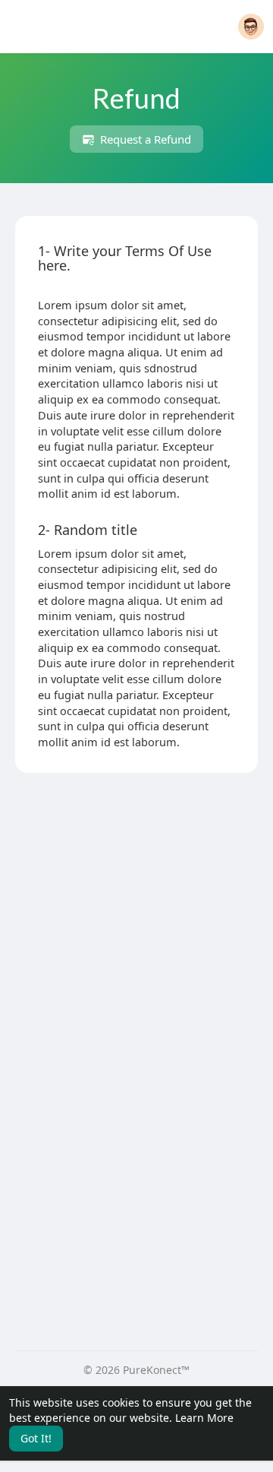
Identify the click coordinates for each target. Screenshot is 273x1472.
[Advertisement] (136, 925)
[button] (251, 26)
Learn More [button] (204, 1417)
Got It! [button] (36, 1438)
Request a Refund (144, 139)
